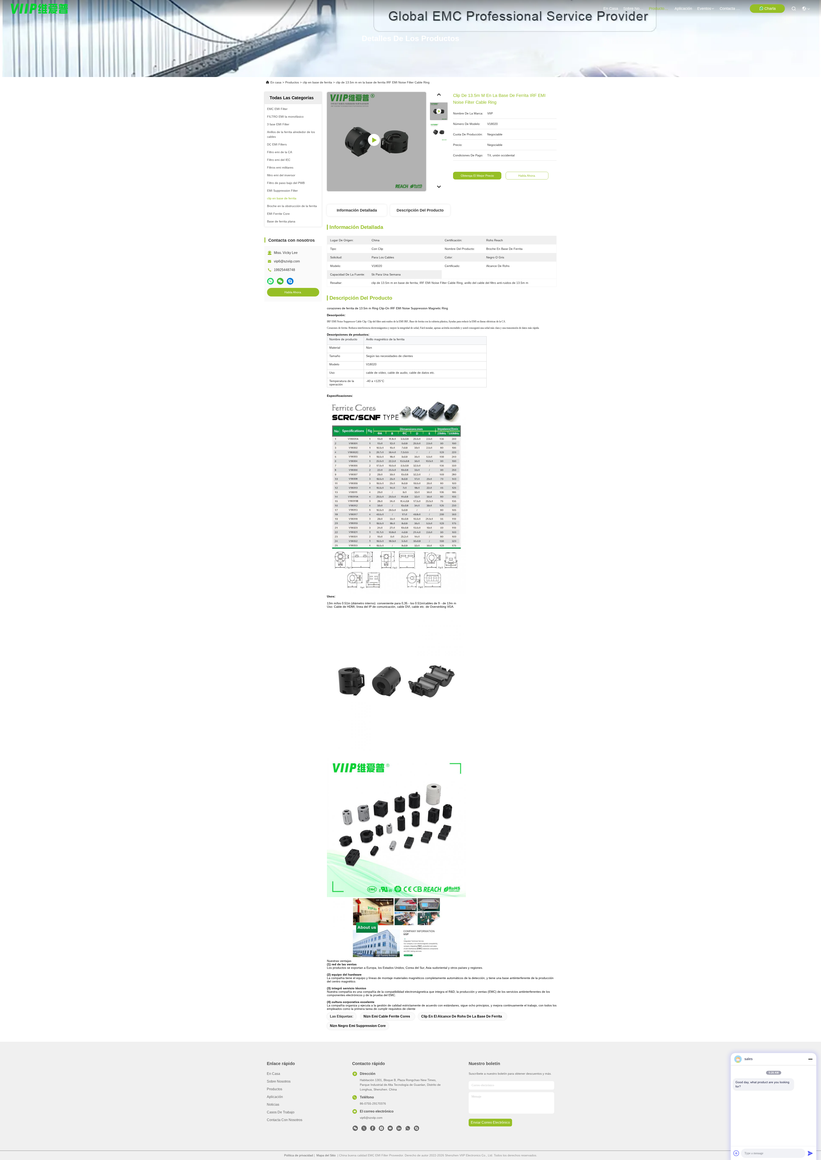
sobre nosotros (633, 8)
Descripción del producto (420, 210)
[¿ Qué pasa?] (290, 281)
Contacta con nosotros (284, 1120)
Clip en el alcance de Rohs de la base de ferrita (461, 1016)
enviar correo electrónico (490, 1122)
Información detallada (357, 210)
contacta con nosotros (730, 8)
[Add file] (736, 1153)
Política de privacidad (298, 1155)
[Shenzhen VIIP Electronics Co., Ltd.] (39, 8)
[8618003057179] (408, 1129)
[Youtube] (390, 1129)
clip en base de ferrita (317, 82)
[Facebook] (373, 1129)
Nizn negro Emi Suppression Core (358, 1026)
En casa (610, 8)
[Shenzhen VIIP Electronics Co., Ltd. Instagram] (381, 1129)
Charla (770, 8)
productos (657, 8)
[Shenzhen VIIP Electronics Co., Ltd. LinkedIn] (399, 1129)
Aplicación (275, 1097)
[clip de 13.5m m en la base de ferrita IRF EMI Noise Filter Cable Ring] (376, 141)
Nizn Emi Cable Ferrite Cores (386, 1016)
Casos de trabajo (280, 1112)
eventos (704, 8)
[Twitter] (364, 1129)
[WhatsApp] (270, 281)
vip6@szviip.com (287, 261)
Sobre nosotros (279, 1081)
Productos (292, 82)
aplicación (683, 8)
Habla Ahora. (293, 292)
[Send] (810, 1153)
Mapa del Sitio (326, 1155)
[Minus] (810, 1059)
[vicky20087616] (416, 1129)
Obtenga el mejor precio (477, 175)
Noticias (273, 1104)
